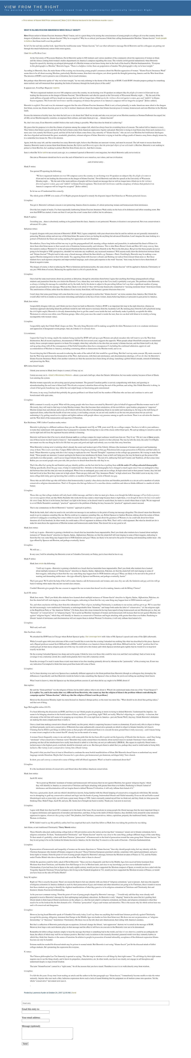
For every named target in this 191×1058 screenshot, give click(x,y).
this (30, 53)
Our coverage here (93, 637)
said (44, 153)
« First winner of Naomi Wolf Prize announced (41, 20)
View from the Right (31, 7)
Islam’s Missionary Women (60, 375)
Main (64, 20)
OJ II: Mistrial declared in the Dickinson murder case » (90, 20)
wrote (41, 563)
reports (56, 88)
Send (74, 993)
